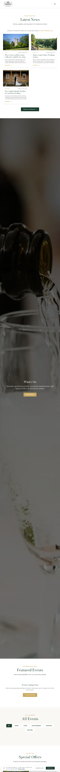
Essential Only (40, 768)
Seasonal (30, 730)
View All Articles (29, 109)
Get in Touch (31, 695)
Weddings (49, 725)
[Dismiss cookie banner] (56, 768)
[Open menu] (54, 4)
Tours (25, 725)
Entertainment (36, 725)
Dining (17, 725)
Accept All (50, 768)
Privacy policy (21, 769)
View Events (30, 394)
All (9, 725)
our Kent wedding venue (46, 30)
